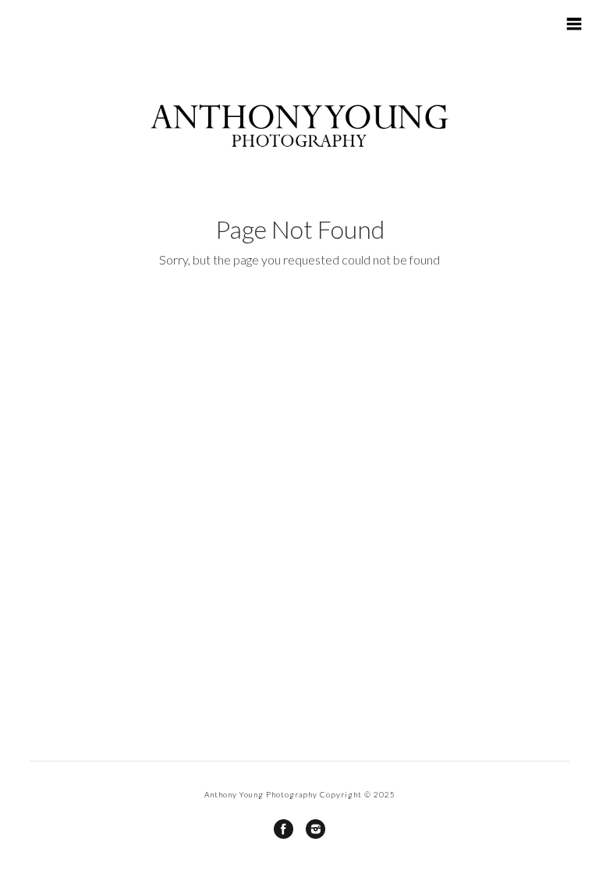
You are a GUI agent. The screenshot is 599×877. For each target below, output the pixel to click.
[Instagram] (315, 829)
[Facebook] (283, 829)
